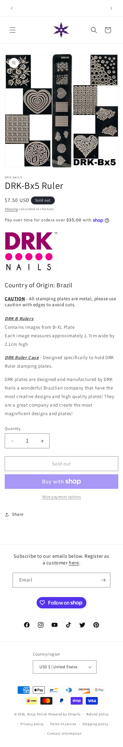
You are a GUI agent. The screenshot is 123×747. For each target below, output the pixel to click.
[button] (13, 30)
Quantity (12, 428)
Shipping (11, 209)
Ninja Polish (37, 714)
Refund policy (97, 714)
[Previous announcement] (12, 8)
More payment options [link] (61, 496)
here (74, 562)
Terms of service (63, 724)
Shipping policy (95, 724)
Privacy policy (32, 724)
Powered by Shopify (64, 714)
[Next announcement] (111, 8)
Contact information (64, 733)
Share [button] (18, 514)
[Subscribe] (103, 580)
